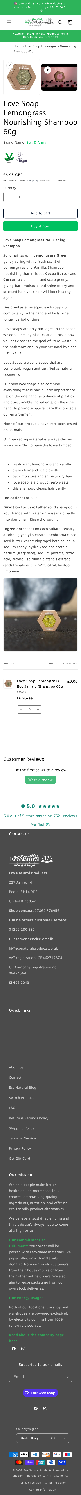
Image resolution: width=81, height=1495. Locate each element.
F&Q (12, 1108)
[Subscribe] (67, 1377)
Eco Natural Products (38, 1470)
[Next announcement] (73, 7)
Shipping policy (55, 1482)
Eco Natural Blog (22, 1087)
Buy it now (40, 226)
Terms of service (30, 1482)
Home (18, 46)
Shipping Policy (21, 1128)
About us (16, 1067)
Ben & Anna (36, 142)
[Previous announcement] (8, 7)
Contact (15, 1077)
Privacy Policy (20, 1148)
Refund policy (36, 1475)
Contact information (42, 1489)
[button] (9, 22)
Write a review (40, 779)
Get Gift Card (19, 1158)
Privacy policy (59, 1475)
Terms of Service (22, 1138)
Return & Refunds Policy (29, 1118)
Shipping (32, 180)
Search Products (22, 1097)
